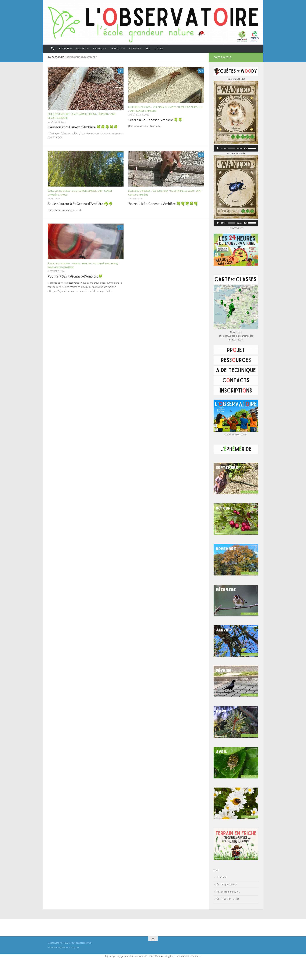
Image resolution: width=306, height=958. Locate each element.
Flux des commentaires (228, 891)
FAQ (148, 48)
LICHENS (134, 48)
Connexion (221, 877)
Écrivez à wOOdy (235, 79)
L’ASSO (159, 48)
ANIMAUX (98, 48)
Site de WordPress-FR (227, 899)
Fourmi (76, 263)
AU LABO (81, 48)
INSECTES (86, 263)
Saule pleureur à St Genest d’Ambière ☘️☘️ (80, 204)
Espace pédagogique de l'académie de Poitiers (129, 956)
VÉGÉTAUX (116, 48)
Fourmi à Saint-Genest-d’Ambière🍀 (75, 276)
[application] (236, 148)
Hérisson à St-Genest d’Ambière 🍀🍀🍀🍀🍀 (83, 127)
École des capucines (59, 114)
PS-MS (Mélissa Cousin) (105, 263)
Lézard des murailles (190, 107)
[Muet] (245, 148)
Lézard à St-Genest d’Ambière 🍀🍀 (155, 120)
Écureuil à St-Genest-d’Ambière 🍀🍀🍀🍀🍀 (163, 204)
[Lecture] (217, 148)
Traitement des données (188, 956)
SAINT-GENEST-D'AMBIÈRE (143, 111)
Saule (64, 194)
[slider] (252, 148)
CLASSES (64, 48)
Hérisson (103, 114)
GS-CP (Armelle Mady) (84, 114)
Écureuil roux (160, 191)
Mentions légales (164, 956)
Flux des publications (226, 884)
